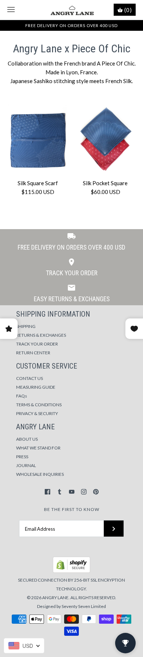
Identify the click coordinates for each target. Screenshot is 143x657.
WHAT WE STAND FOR (38, 448)
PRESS (22, 456)
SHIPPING (26, 326)
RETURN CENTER (33, 352)
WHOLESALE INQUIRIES (40, 474)
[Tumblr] (59, 491)
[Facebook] (47, 491)
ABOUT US (27, 439)
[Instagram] (84, 491)
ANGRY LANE (55, 597)
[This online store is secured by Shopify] (71, 571)
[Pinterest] (96, 491)
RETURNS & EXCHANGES (41, 335)
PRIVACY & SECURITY (37, 413)
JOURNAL (26, 465)
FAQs (21, 396)
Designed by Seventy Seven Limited (71, 606)
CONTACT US (29, 378)
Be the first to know (71, 509)
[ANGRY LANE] (71, 10)
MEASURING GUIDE (35, 387)
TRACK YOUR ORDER (37, 344)
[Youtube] (71, 491)
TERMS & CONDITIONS (39, 404)
